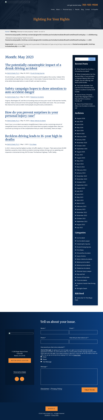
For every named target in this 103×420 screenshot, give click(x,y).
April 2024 (80, 164)
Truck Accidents (82, 280)
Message (44, 367)
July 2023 (80, 191)
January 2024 (81, 173)
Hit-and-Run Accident (84, 253)
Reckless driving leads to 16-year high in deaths (33, 137)
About (58, 9)
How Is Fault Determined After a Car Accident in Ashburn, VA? (85, 106)
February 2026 (81, 136)
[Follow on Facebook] (17, 379)
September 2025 (82, 149)
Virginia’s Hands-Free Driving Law (85, 284)
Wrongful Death (82, 288)
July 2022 (80, 227)
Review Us (51, 409)
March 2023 (80, 203)
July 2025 (80, 155)
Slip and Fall (81, 274)
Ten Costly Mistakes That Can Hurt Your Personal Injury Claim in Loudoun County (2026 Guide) (85, 89)
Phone (43, 338)
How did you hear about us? (78, 338)
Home (53, 9)
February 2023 (81, 206)
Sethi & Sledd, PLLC (13, 73)
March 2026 (80, 134)
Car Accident (81, 238)
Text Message (47, 362)
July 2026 (80, 121)
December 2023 (82, 176)
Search (92, 59)
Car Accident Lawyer (83, 241)
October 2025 (81, 146)
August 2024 (81, 158)
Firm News (33, 144)
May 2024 (80, 161)
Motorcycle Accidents (83, 265)
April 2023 (80, 200)
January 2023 (81, 209)
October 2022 (81, 218)
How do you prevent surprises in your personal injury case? (31, 114)
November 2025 (82, 143)
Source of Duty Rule (83, 277)
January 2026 (81, 140)
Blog (82, 9)
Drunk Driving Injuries (37, 73)
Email (71, 328)
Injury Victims (81, 256)
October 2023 (81, 182)
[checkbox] (41, 356)
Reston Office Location (19, 360)
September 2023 (82, 185)
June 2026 (80, 124)
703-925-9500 (90, 4)
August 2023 (81, 188)
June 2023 (80, 194)
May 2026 (80, 127)
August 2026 (81, 118)
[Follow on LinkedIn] (22, 379)
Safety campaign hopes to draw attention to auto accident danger (35, 90)
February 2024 (81, 170)
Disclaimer (45, 389)
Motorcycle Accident (83, 262)
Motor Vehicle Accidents (38, 121)
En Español (94, 9)
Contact (87, 9)
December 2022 (82, 212)
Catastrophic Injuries (83, 244)
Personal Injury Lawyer (84, 271)
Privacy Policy (76, 355)
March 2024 (80, 167)
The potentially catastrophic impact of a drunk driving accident (33, 66)
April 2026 (80, 130)
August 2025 (81, 152)
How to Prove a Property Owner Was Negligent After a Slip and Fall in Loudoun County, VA (84, 98)
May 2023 (80, 197)
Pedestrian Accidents (37, 97)
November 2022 (82, 215)
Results (77, 9)
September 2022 (82, 221)
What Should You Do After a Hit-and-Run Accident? (84, 70)
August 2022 (81, 224)
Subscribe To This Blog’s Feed (83, 299)
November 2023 (82, 179)
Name (43, 328)
